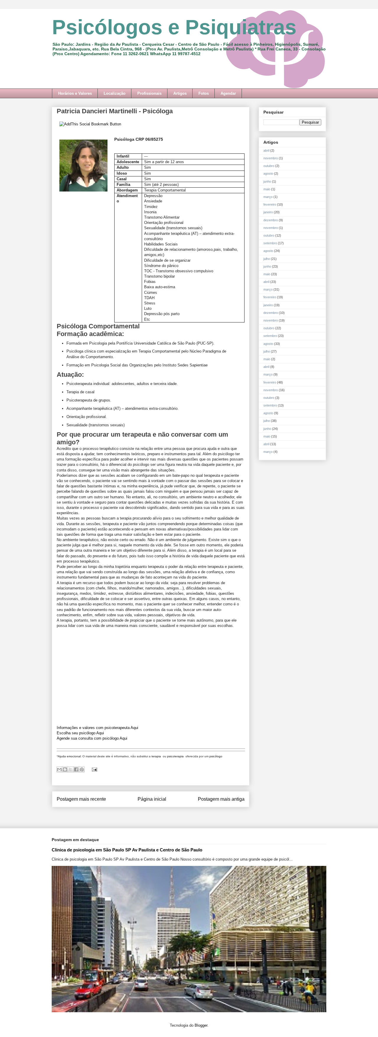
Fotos (203, 93)
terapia (156, 756)
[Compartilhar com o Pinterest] (82, 769)
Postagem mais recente (81, 799)
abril (266, 150)
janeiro (268, 212)
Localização (115, 93)
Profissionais (149, 93)
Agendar (228, 93)
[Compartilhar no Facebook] (76, 769)
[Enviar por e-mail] (59, 769)
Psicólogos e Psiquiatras (174, 27)
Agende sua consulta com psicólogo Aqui (92, 738)
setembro (270, 243)
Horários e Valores (75, 93)
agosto (268, 173)
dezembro (270, 220)
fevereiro (269, 204)
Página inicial (152, 799)
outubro (268, 166)
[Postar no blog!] (65, 769)
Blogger (201, 1025)
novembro (270, 158)
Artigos (180, 93)
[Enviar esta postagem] (93, 769)
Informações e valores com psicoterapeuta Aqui (97, 727)
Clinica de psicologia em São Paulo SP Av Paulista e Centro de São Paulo (127, 849)
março (268, 197)
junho (267, 181)
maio (266, 189)
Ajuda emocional (69, 756)
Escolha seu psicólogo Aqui (80, 733)
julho (266, 259)
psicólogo (215, 756)
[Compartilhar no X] (71, 769)
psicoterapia (176, 756)
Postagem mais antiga (221, 799)
